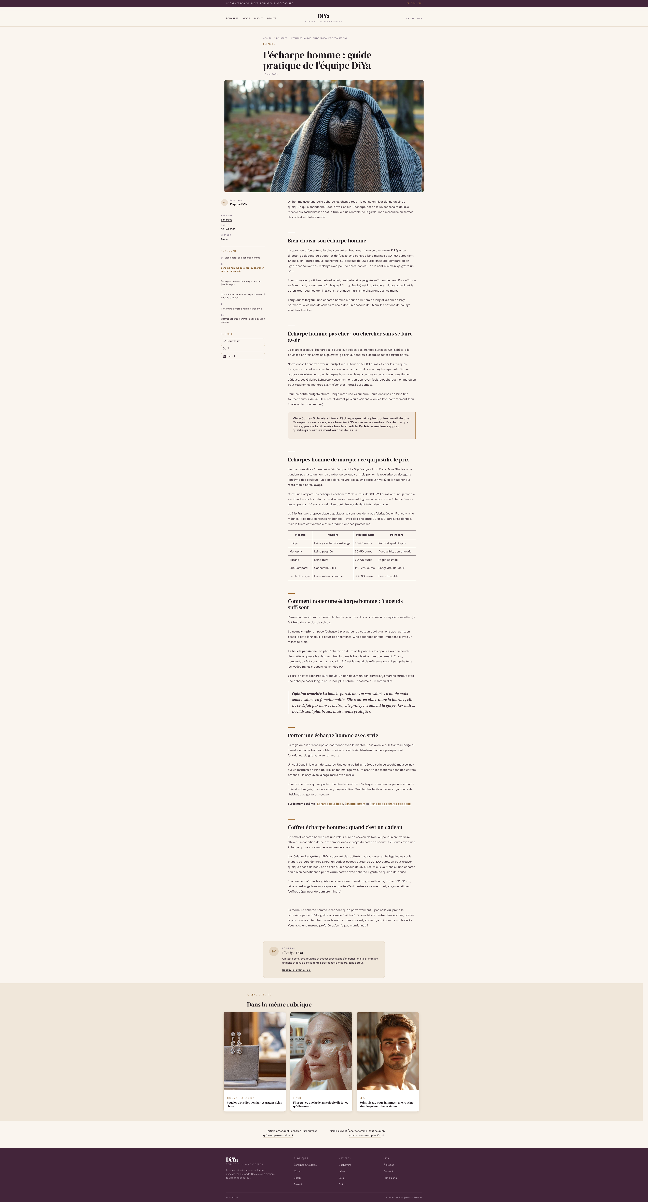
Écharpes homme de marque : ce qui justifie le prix (241, 283)
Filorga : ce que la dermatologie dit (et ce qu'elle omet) (320, 1104)
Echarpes (281, 38)
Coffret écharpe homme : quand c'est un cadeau (243, 320)
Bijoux (258, 18)
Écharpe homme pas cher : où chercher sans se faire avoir (242, 269)
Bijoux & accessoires (241, 1098)
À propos (389, 1165)
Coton (342, 1184)
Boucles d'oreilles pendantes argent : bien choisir (254, 1104)
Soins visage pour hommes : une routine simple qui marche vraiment (386, 1104)
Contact (388, 1171)
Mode (246, 18)
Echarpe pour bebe (330, 804)
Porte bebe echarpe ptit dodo (390, 804)
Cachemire (345, 1165)
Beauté (271, 18)
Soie (341, 1178)
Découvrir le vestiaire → (296, 969)
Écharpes (232, 18)
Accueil (267, 38)
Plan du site (390, 1178)
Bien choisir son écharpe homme (242, 257)
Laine (342, 1171)
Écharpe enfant (355, 804)
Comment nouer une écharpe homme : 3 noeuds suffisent (243, 296)
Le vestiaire (414, 18)
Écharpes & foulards (305, 1165)
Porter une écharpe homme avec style (241, 308)
